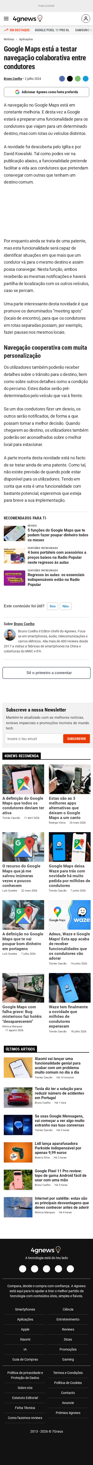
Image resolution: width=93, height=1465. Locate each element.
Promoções (68, 1349)
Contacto (68, 1393)
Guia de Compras (25, 1359)
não (65, 606)
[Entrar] (86, 18)
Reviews (68, 1329)
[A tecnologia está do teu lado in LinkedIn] (70, 1268)
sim (53, 606)
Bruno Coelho (13, 79)
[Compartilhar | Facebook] (62, 79)
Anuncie (68, 1403)
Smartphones (25, 1309)
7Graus (57, 1431)
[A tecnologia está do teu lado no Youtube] (46, 1268)
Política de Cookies (68, 1383)
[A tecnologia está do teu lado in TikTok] (58, 1268)
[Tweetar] (70, 79)
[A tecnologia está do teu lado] (28, 19)
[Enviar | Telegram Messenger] (85, 79)
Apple (25, 1329)
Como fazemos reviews (25, 1418)
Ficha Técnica (25, 1408)
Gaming (68, 1359)
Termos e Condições (68, 1373)
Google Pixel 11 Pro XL (52, 30)
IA (25, 1349)
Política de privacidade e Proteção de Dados (25, 1375)
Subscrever (76, 739)
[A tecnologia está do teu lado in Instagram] (34, 1268)
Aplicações (25, 1319)
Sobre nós (25, 1388)
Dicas (68, 1339)
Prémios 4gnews (68, 1413)
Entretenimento (68, 1319)
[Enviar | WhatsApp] (78, 79)
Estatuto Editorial (25, 1398)
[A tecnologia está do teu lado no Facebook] (22, 1268)
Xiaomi (25, 1339)
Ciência (68, 1309)
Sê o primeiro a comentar (49, 673)
